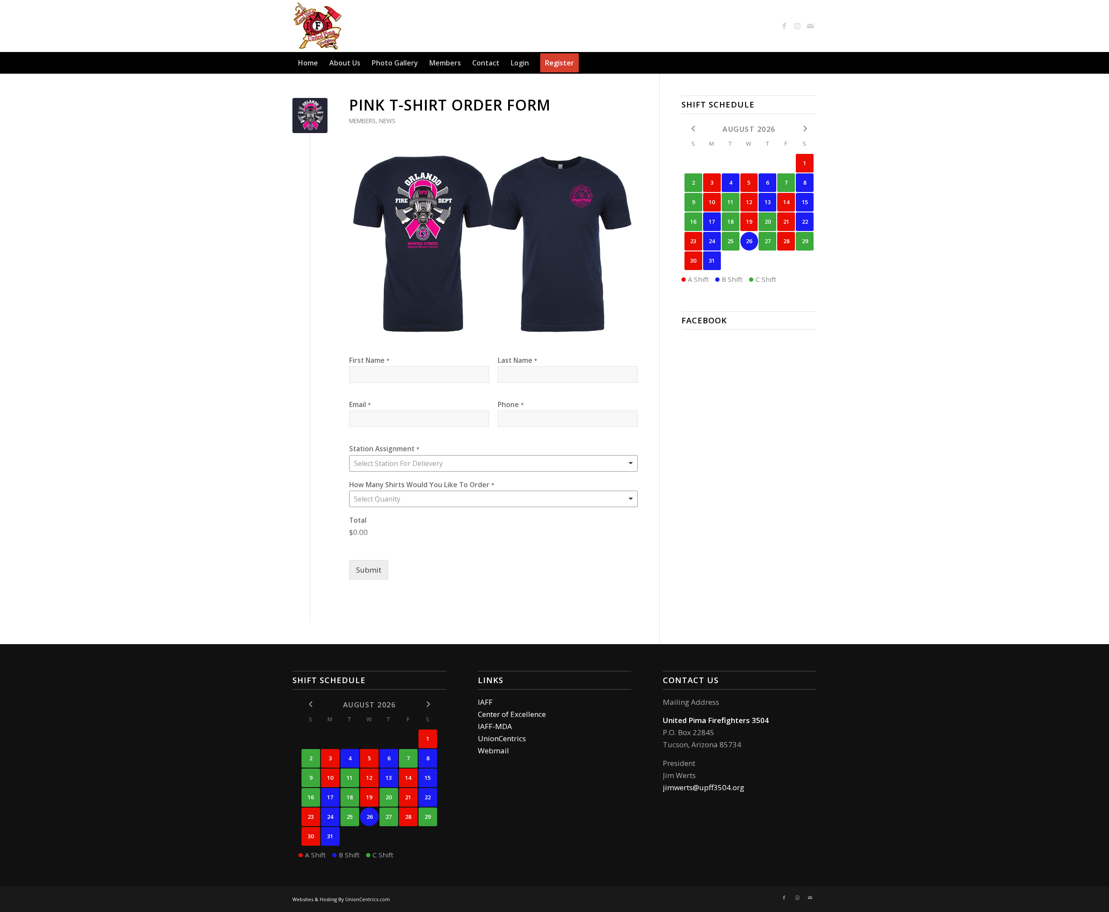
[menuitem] (308, 63)
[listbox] (493, 499)
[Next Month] (805, 128)
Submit (368, 570)
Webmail (493, 751)
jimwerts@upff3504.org (703, 787)
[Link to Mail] (810, 26)
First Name (369, 360)
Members (362, 121)
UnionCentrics (502, 738)
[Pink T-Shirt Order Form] (310, 115)
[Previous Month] (693, 128)
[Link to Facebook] (784, 26)
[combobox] (493, 463)
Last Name (517, 360)
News (387, 121)
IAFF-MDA (495, 726)
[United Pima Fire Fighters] (318, 26)
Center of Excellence (512, 714)
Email (360, 404)
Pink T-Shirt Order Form (450, 105)
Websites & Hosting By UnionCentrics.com (341, 899)
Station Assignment (384, 448)
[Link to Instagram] (797, 26)
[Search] (811, 63)
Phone (511, 404)
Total (357, 520)
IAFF (485, 702)
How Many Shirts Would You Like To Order (421, 484)
